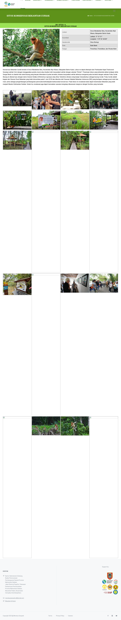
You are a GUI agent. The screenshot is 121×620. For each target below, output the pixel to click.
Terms (50, 616)
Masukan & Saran (10, 601)
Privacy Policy (60, 616)
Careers (70, 616)
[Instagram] (112, 615)
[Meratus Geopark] (9, 4)
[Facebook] (108, 615)
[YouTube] (116, 615)
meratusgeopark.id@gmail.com (14, 598)
